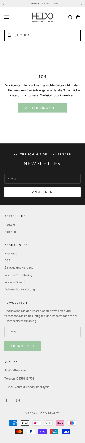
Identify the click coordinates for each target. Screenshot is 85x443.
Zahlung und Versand (18, 268)
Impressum (12, 253)
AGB (7, 260)
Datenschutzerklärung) (21, 321)
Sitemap (10, 232)
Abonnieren (22, 346)
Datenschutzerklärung (19, 289)
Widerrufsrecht (15, 282)
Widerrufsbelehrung (18, 275)
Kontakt (9, 224)
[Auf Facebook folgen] (6, 400)
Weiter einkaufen (42, 108)
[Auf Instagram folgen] (18, 400)
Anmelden (42, 191)
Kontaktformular (15, 370)
